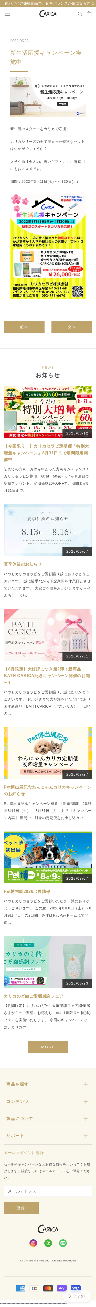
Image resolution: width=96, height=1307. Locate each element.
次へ (72, 327)
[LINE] (63, 1243)
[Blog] (48, 1243)
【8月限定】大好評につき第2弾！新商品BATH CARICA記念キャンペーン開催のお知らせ (47, 676)
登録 (21, 1208)
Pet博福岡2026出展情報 (27, 891)
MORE (48, 1047)
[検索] (80, 13)
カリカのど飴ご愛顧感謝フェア (33, 996)
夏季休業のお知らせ (23, 564)
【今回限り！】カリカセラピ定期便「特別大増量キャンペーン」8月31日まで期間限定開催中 (46, 453)
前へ (24, 327)
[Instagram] (33, 1243)
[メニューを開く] (7, 13)
